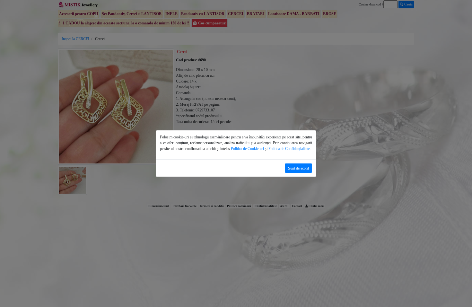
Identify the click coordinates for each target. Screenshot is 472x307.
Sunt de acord (298, 168)
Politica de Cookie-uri (247, 148)
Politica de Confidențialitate (289, 148)
